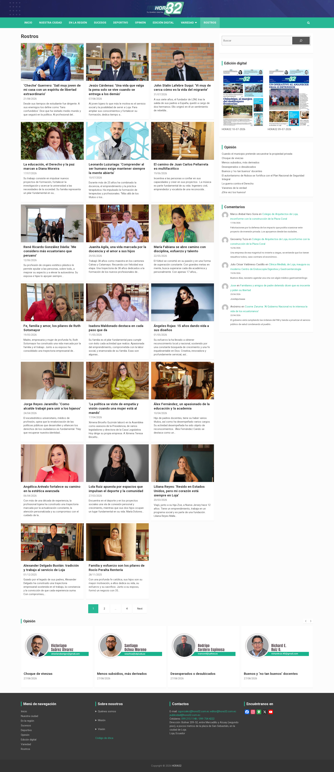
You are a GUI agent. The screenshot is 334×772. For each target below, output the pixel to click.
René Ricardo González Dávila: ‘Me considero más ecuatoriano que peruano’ (49, 251)
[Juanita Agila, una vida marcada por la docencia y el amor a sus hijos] (117, 223)
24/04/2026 (30, 413)
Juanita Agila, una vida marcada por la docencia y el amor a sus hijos (117, 249)
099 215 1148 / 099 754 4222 (197, 718)
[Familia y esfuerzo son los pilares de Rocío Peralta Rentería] (117, 542)
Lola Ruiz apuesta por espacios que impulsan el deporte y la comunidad (116, 489)
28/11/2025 (95, 574)
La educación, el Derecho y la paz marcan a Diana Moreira (49, 166)
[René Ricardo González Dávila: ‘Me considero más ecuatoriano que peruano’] (52, 223)
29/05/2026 (95, 255)
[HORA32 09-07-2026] (289, 98)
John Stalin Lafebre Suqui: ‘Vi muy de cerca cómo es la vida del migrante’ (182, 87)
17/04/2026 (95, 417)
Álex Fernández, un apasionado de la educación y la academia (182, 406)
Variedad (187, 22)
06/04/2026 (30, 495)
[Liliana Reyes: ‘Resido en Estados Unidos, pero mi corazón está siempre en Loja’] (182, 463)
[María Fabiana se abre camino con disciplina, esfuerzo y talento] (182, 223)
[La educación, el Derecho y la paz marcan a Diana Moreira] (52, 141)
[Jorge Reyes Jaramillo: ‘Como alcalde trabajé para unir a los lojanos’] (52, 381)
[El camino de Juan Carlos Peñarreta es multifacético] (182, 141)
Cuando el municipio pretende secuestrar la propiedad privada (257, 153)
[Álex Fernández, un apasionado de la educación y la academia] (182, 381)
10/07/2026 (95, 177)
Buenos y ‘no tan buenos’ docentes (242, 171)
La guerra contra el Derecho (238, 183)
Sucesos (100, 22)
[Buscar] (301, 40)
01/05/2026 (160, 334)
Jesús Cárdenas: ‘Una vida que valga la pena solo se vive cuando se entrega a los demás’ (116, 89)
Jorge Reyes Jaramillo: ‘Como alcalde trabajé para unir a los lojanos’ (52, 406)
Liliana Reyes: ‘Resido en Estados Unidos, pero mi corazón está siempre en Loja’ (179, 491)
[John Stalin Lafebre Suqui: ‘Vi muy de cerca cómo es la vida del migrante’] (182, 62)
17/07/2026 (30, 173)
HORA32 (176, 765)
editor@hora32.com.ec (223, 711)
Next (139, 608)
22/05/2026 (160, 255)
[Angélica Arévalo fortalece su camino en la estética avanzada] (52, 463)
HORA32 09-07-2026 (279, 129)
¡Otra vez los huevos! (234, 192)
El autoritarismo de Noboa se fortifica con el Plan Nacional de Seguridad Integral (276, 676)
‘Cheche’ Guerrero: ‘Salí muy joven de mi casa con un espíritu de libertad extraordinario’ (52, 89)
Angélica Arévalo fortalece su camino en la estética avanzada (51, 489)
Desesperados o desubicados (239, 166)
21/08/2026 (30, 98)
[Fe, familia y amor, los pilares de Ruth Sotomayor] (52, 302)
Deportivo (120, 22)
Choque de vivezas (232, 158)
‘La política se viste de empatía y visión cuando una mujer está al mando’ (113, 408)
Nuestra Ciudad (50, 22)
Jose (233, 285)
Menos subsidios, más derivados (240, 162)
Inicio (28, 22)
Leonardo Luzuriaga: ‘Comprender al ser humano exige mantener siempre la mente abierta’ (117, 168)
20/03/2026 (160, 500)
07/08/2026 (95, 98)
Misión (101, 720)
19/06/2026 (160, 173)
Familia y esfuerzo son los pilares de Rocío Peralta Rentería (117, 567)
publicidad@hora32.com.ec (185, 715)
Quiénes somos (107, 711)
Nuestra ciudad (29, 716)
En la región (78, 22)
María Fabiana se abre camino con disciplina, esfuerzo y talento (180, 249)
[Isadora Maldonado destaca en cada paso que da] (117, 302)
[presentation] (305, 621)
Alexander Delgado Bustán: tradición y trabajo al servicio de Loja (51, 567)
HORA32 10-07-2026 (233, 129)
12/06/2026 (30, 260)
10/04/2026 (160, 413)
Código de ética (104, 738)
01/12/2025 (30, 574)
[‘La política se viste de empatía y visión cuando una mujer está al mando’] (117, 381)
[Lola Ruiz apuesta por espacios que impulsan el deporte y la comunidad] (117, 463)
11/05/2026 (95, 334)
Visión (101, 729)
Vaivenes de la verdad (234, 188)
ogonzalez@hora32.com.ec (193, 711)
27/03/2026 (95, 495)
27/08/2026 (30, 678)
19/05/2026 (30, 334)
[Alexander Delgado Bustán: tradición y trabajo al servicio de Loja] (52, 542)
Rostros (210, 22)
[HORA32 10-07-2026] (243, 98)
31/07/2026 (160, 94)
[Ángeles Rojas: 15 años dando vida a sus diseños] (182, 302)
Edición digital (163, 22)
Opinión (140, 22)
